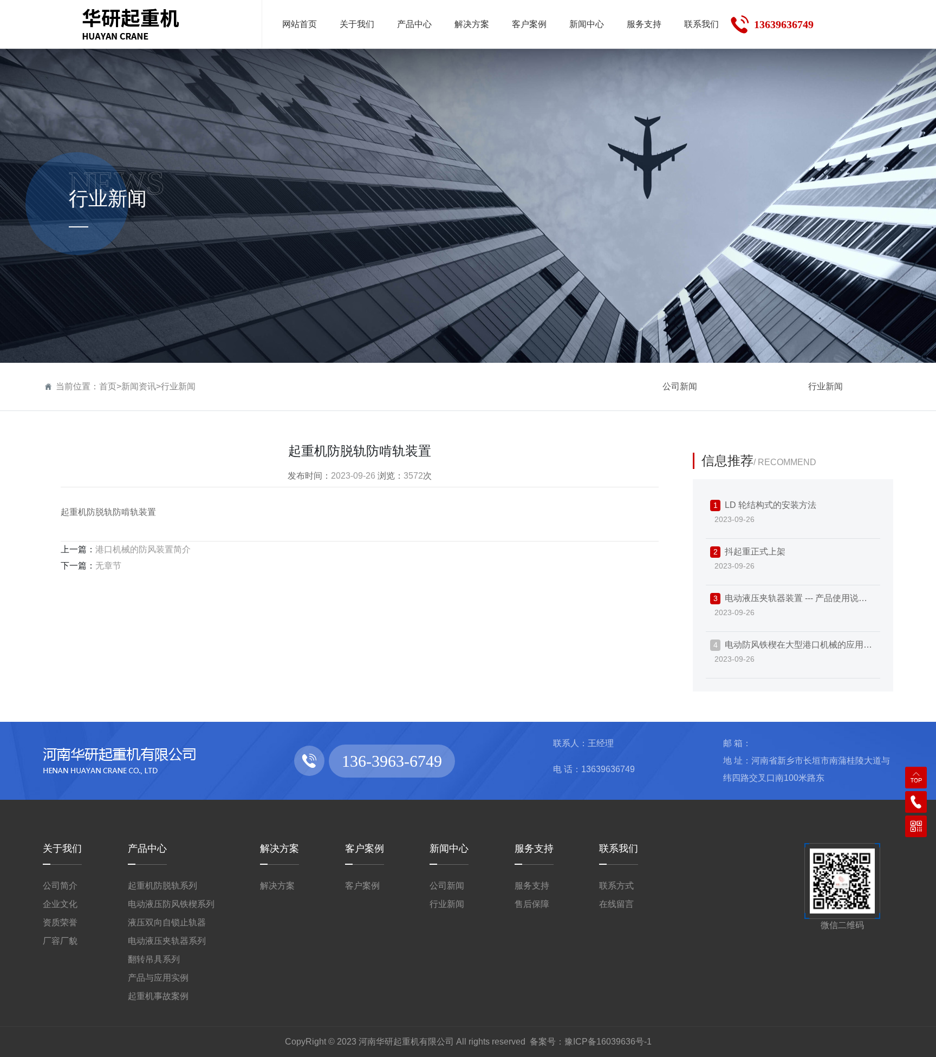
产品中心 (147, 848)
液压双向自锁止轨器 (167, 922)
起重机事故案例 (158, 996)
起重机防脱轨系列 (162, 885)
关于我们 (62, 848)
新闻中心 (449, 848)
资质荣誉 (60, 922)
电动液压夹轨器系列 (167, 940)
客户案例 (364, 848)
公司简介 (60, 885)
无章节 (108, 565)
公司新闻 (679, 386)
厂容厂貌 (60, 940)
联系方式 (616, 885)
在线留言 (616, 904)
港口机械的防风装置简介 (143, 549)
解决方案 (279, 848)
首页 (107, 386)
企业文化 (60, 904)
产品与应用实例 (158, 977)
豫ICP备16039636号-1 (608, 1041)
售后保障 (532, 904)
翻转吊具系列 (154, 959)
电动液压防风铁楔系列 (171, 904)
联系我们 (618, 848)
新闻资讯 (138, 386)
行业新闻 (178, 386)
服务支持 (534, 848)
